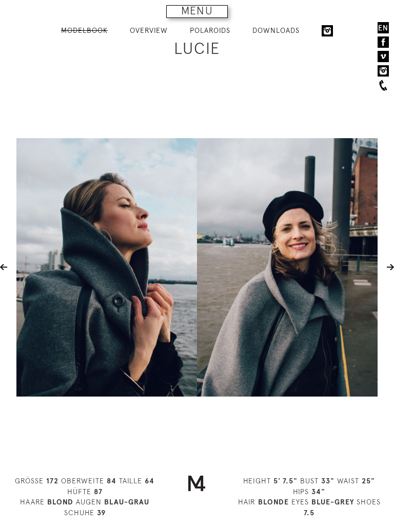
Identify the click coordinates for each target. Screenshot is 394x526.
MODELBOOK (84, 30)
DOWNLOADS (276, 30)
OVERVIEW (149, 30)
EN (383, 27)
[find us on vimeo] (383, 56)
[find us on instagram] (383, 71)
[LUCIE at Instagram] (327, 30)
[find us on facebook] (383, 42)
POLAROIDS (210, 30)
